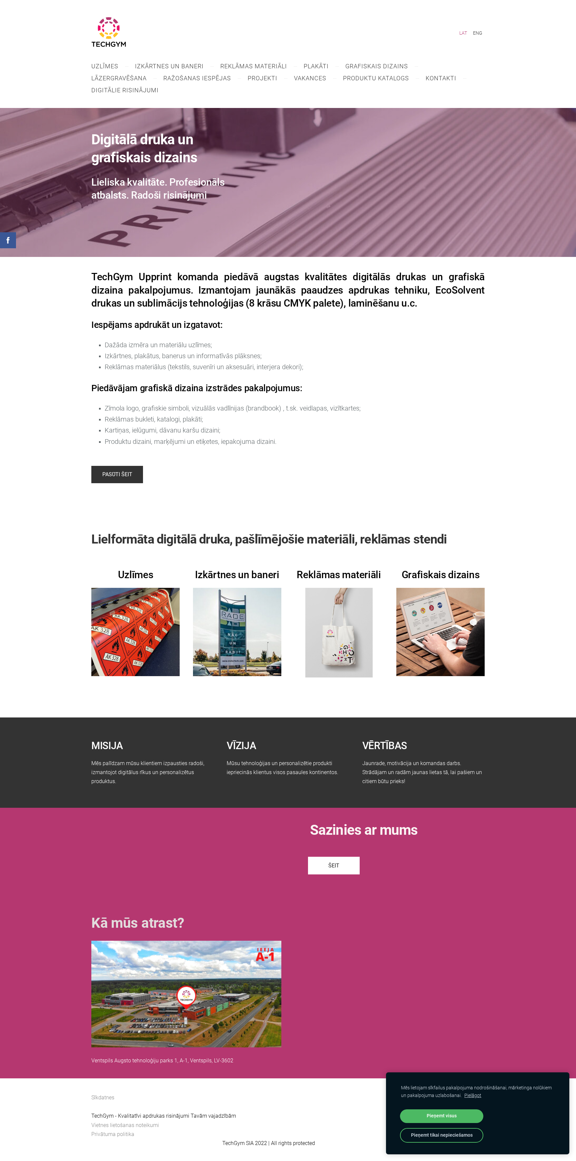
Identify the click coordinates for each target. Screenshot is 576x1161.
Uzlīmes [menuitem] (104, 66)
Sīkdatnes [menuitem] (102, 1097)
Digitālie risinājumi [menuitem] (125, 90)
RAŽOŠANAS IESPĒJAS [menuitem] (197, 78)
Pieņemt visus (442, 1116)
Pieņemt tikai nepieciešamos (442, 1135)
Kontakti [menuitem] (441, 78)
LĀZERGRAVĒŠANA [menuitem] (119, 78)
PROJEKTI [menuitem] (262, 78)
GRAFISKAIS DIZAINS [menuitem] (376, 66)
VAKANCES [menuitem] (310, 78)
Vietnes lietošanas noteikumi (125, 1125)
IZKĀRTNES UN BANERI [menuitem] (169, 66)
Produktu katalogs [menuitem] (376, 78)
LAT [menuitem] (463, 33)
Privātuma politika (112, 1134)
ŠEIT (333, 865)
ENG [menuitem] (477, 33)
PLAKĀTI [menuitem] (316, 66)
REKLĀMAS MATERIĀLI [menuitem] (253, 66)
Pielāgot (472, 1095)
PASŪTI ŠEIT (117, 474)
